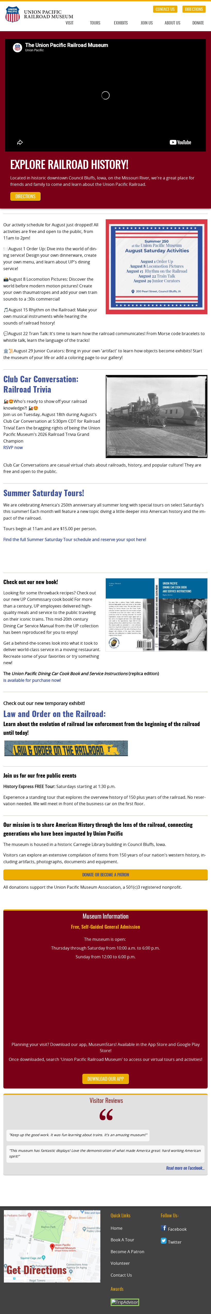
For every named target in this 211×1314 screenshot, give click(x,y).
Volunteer (120, 1263)
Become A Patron (127, 1251)
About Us (172, 23)
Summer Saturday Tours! (43, 494)
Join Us (147, 23)
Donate (198, 23)
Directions (194, 9)
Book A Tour (122, 1240)
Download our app (105, 1079)
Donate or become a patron (105, 875)
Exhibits (121, 23)
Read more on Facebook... (185, 1168)
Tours (95, 23)
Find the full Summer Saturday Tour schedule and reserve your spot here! (74, 539)
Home (116, 1228)
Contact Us (165, 9)
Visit (69, 23)
